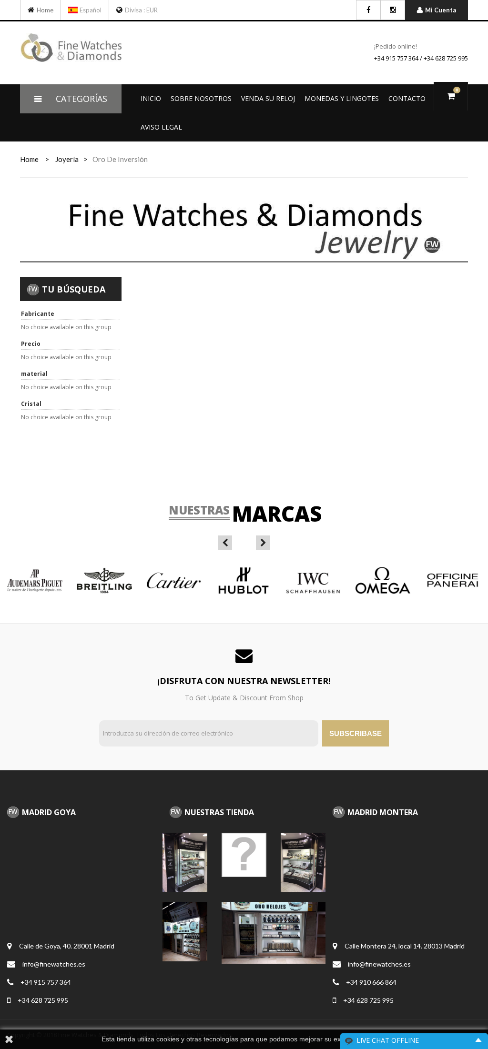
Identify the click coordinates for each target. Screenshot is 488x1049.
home (29, 159)
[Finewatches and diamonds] (32, 10)
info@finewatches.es (53, 964)
